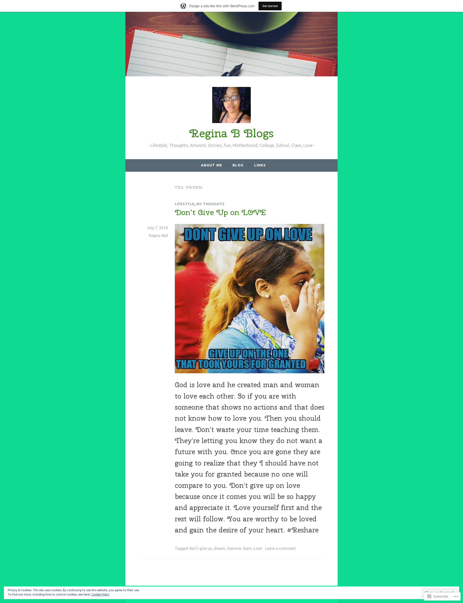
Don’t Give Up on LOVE (220, 212)
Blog (238, 165)
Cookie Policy (100, 594)
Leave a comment (280, 548)
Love (258, 548)
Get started (270, 6)
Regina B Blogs (231, 133)
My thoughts (211, 204)
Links (260, 165)
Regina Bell (158, 235)
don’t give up (200, 548)
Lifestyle (185, 204)
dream (219, 548)
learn (247, 548)
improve (234, 548)
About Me (211, 165)
